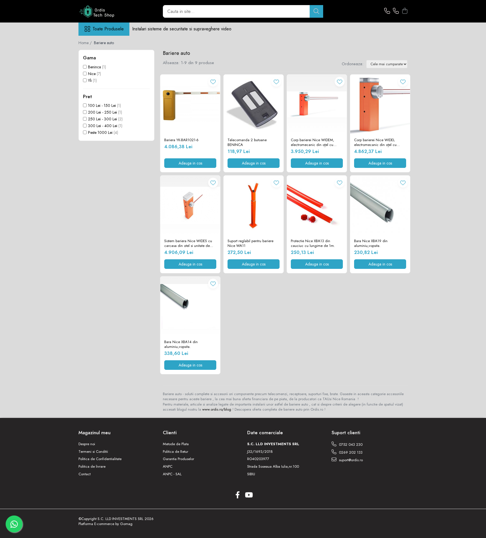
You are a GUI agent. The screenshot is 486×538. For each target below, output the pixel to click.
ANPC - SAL (172, 474)
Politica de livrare (91, 466)
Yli (90, 80)
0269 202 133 (350, 452)
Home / (85, 43)
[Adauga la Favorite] (213, 82)
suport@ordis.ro (350, 460)
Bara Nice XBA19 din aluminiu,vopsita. (371, 243)
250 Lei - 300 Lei (102, 119)
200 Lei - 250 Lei (102, 112)
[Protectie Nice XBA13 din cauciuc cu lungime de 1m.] (317, 205)
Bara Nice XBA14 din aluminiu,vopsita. (181, 344)
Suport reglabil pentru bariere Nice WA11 (250, 243)
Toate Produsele (108, 29)
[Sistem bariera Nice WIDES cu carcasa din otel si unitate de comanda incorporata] (190, 205)
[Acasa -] (106, 11)
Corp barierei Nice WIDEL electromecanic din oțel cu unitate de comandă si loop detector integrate (375, 142)
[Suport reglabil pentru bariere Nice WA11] (254, 205)
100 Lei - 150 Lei (102, 105)
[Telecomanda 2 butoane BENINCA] (254, 104)
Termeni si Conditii (93, 451)
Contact (84, 474)
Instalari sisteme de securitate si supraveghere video (181, 29)
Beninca (94, 67)
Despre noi (86, 444)
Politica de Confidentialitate (100, 459)
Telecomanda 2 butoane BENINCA (247, 142)
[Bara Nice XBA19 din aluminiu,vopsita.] (380, 205)
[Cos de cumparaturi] (405, 11)
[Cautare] (316, 11)
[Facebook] (237, 495)
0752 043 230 (350, 444)
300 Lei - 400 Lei (102, 126)
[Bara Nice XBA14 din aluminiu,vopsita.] (190, 306)
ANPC (167, 466)
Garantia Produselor (178, 459)
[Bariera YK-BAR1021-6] (190, 104)
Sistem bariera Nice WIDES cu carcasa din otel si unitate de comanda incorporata (188, 243)
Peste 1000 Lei (100, 132)
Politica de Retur (175, 451)
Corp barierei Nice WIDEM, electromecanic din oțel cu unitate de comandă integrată (314, 142)
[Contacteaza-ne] (387, 11)
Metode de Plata (176, 444)
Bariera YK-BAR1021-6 (181, 140)
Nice (92, 73)
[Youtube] (248, 495)
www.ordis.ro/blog (216, 409)
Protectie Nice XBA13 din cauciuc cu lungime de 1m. (313, 243)
